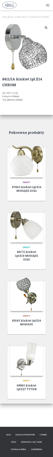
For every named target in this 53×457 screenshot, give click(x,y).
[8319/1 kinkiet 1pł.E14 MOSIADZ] (26, 294)
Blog (8, 435)
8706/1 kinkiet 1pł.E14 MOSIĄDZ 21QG (26, 188)
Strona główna (7, 17)
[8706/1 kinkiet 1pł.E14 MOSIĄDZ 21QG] (26, 160)
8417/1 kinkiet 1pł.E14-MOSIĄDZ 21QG (26, 255)
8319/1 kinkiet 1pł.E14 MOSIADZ (26, 322)
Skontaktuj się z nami (31, 442)
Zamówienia (36, 449)
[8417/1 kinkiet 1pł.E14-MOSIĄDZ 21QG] (26, 225)
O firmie (43, 435)
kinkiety (19, 100)
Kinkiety (18, 17)
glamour (11, 100)
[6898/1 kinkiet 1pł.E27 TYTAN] (26, 359)
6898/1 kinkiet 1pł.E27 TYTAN (26, 387)
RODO (13, 442)
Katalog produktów (25, 435)
